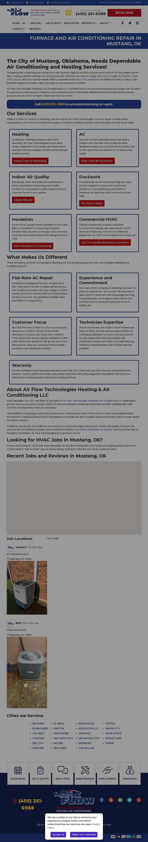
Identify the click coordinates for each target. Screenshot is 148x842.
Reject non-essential (84, 834)
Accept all (58, 834)
